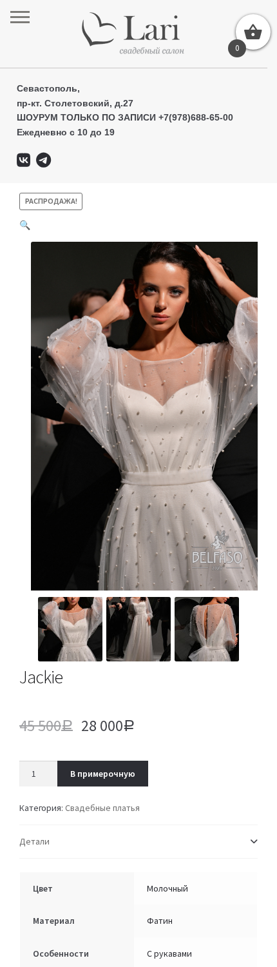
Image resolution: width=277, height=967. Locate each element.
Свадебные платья (102, 808)
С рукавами (169, 953)
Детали (34, 841)
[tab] (138, 842)
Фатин (160, 920)
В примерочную (102, 773)
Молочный (167, 888)
